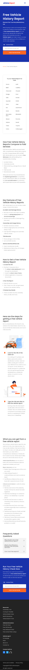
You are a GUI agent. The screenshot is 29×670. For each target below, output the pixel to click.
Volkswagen (19, 129)
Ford (17, 94)
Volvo (7, 129)
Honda (17, 97)
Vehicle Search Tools (8, 618)
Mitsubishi (18, 114)
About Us (5, 643)
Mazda (17, 111)
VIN (4, 44)
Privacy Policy (19, 663)
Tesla (7, 125)
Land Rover (19, 107)
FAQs (4, 640)
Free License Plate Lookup (9, 632)
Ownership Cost (7, 609)
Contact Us (6, 645)
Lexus (7, 111)
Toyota (18, 125)
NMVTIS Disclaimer (7, 616)
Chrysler (18, 91)
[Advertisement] (14, 191)
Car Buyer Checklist (8, 612)
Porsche (18, 119)
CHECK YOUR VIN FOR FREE (14, 52)
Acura (7, 84)
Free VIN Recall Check (8, 629)
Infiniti (17, 101)
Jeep (17, 104)
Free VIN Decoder (7, 627)
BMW (7, 87)
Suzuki (17, 122)
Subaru (8, 122)
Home (4, 66)
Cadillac (18, 87)
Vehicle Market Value (8, 614)
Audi (17, 84)
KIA (7, 107)
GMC (7, 97)
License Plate (9, 44)
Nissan (8, 119)
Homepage (6, 638)
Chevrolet (8, 91)
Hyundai (8, 101)
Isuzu (7, 104)
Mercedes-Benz (9, 115)
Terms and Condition (8, 663)
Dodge (8, 94)
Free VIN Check (7, 625)
